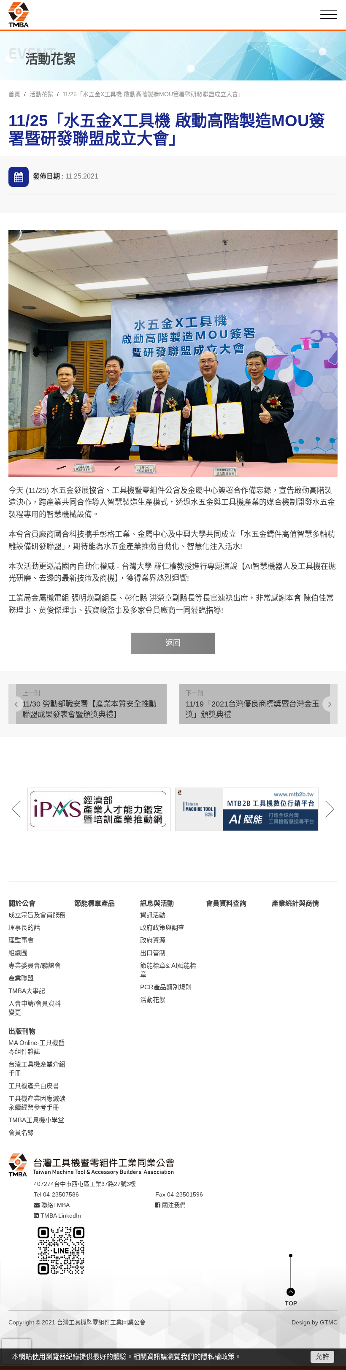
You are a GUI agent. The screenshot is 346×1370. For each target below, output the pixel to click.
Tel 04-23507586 (56, 1194)
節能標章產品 (94, 903)
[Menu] (329, 14)
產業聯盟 (21, 978)
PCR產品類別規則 (166, 987)
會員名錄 (21, 1132)
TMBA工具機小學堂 (36, 1120)
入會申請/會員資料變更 (34, 1008)
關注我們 (173, 1205)
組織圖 (17, 952)
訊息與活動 (157, 903)
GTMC (329, 1322)
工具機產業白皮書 (33, 1085)
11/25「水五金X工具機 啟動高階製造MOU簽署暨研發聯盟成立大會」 (153, 94)
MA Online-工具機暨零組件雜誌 (36, 1047)
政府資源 (152, 940)
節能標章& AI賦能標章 (168, 970)
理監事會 (21, 940)
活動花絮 (41, 94)
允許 (322, 1356)
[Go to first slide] (324, 809)
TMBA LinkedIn (60, 1215)
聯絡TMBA (55, 1205)
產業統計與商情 (295, 903)
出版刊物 (21, 1031)
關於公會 (21, 903)
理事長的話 (24, 927)
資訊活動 (152, 914)
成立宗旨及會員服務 (36, 914)
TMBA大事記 (26, 990)
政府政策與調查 (162, 927)
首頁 (14, 94)
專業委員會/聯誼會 (34, 965)
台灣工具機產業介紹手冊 (36, 1069)
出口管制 (152, 952)
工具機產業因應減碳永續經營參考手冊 (36, 1103)
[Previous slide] (21, 809)
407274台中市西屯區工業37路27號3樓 (85, 1183)
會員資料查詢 (226, 903)
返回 (173, 643)
